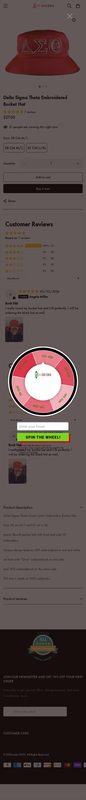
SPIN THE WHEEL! (43, 437)
